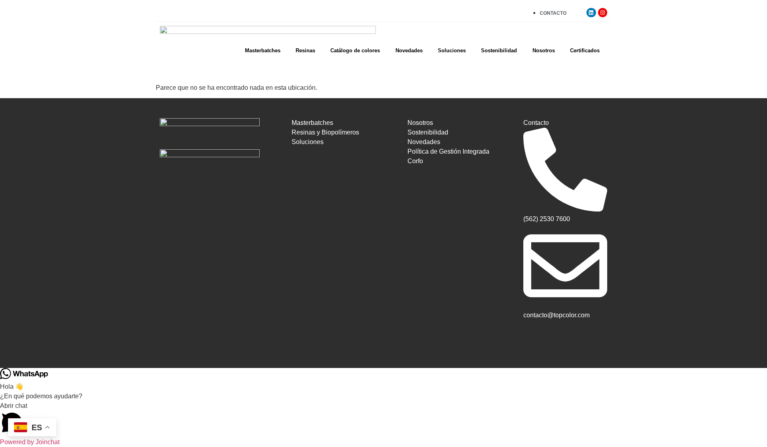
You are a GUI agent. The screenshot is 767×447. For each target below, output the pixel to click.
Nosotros (544, 50)
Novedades (409, 50)
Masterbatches (262, 50)
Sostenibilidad (499, 50)
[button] (383, 419)
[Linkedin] (591, 12)
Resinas (305, 50)
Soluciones (452, 50)
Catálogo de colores (355, 50)
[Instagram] (602, 12)
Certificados (585, 50)
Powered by (30, 442)
